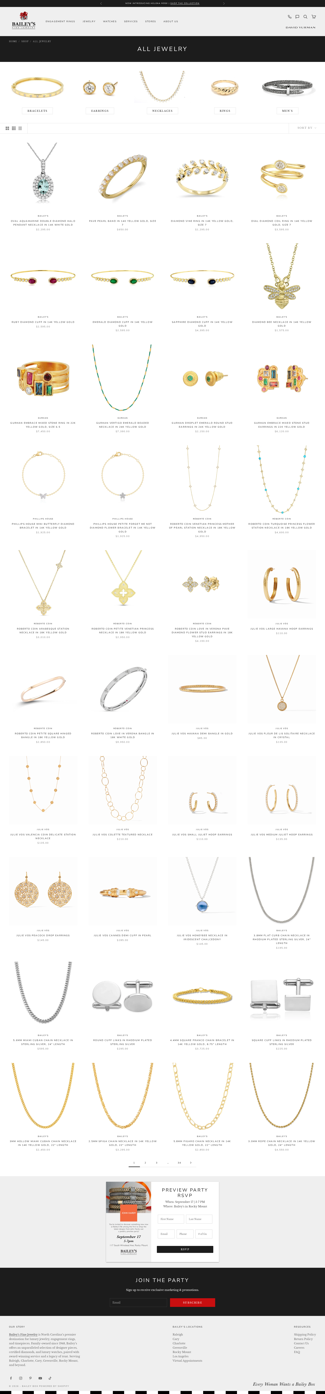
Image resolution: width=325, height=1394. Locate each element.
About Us (170, 21)
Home (13, 41)
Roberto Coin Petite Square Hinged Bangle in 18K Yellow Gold (43, 735)
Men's (287, 111)
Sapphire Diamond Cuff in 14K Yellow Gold (202, 324)
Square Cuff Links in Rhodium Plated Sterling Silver (282, 1042)
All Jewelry (42, 41)
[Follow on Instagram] (21, 1378)
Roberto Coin (202, 519)
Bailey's (43, 216)
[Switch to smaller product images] (13, 128)
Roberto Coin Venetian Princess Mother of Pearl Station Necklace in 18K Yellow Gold (202, 527)
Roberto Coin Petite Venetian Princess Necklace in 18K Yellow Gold (123, 630)
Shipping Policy (305, 1334)
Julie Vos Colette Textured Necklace (123, 834)
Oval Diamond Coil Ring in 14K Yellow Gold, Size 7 (282, 223)
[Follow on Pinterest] (30, 1378)
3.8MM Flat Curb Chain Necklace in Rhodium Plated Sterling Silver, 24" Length (282, 939)
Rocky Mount (182, 1352)
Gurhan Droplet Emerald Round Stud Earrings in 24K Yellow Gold (202, 424)
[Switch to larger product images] (7, 128)
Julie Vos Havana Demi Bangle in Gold (202, 733)
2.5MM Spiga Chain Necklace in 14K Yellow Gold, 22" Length (123, 1143)
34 (179, 1162)
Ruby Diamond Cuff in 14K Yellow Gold (43, 322)
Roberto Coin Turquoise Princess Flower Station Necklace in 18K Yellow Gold (281, 525)
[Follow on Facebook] (11, 1378)
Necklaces (162, 111)
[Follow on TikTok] (50, 1378)
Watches (110, 21)
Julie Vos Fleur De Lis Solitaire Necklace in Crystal (282, 735)
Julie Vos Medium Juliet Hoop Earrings (282, 834)
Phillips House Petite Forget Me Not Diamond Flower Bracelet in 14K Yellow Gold (123, 527)
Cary (176, 1339)
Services (131, 21)
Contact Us (301, 1343)
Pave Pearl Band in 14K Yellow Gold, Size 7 (122, 223)
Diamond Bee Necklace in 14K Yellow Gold (281, 324)
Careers (299, 1347)
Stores (150, 21)
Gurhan (43, 418)
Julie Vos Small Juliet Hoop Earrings (202, 834)
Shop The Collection (184, 3)
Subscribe (192, 1302)
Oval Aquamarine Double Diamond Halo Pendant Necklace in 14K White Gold (43, 223)
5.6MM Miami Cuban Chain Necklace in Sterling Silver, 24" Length (43, 1042)
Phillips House (43, 519)
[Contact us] (297, 17)
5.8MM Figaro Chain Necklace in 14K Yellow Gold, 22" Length (202, 1143)
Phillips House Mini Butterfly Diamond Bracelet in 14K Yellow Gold (43, 525)
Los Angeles (180, 1356)
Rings (225, 111)
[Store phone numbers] (290, 17)
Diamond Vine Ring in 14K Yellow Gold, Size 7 (202, 223)
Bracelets (37, 111)
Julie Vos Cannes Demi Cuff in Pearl (123, 935)
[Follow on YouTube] (40, 1378)
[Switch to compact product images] (20, 128)
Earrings (100, 111)
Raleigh (178, 1334)
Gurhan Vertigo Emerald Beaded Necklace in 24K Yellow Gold (122, 424)
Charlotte (179, 1343)
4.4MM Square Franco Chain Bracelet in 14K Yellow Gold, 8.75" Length (202, 1042)
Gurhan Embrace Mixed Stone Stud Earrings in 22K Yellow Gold (282, 424)
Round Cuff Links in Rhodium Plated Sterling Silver (122, 1042)
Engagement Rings (60, 21)
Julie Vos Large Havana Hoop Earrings (282, 628)
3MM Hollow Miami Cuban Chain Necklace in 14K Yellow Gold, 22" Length (43, 1143)
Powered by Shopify (54, 1386)
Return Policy (303, 1339)
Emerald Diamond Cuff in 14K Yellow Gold (123, 324)
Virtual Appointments (187, 1360)
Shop (25, 41)
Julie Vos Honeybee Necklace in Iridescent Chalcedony (202, 937)
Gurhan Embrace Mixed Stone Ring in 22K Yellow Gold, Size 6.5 (43, 424)
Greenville (180, 1347)
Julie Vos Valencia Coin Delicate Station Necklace (43, 836)
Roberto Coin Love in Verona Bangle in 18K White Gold (122, 735)
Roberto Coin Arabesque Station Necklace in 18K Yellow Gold (43, 630)
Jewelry (89, 21)
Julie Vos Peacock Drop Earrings (43, 935)
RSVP (185, 1249)
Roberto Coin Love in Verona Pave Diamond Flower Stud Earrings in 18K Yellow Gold (202, 632)
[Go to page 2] (190, 1162)
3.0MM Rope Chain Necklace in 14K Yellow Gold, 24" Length (281, 1143)
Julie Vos (282, 623)
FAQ (297, 1352)
